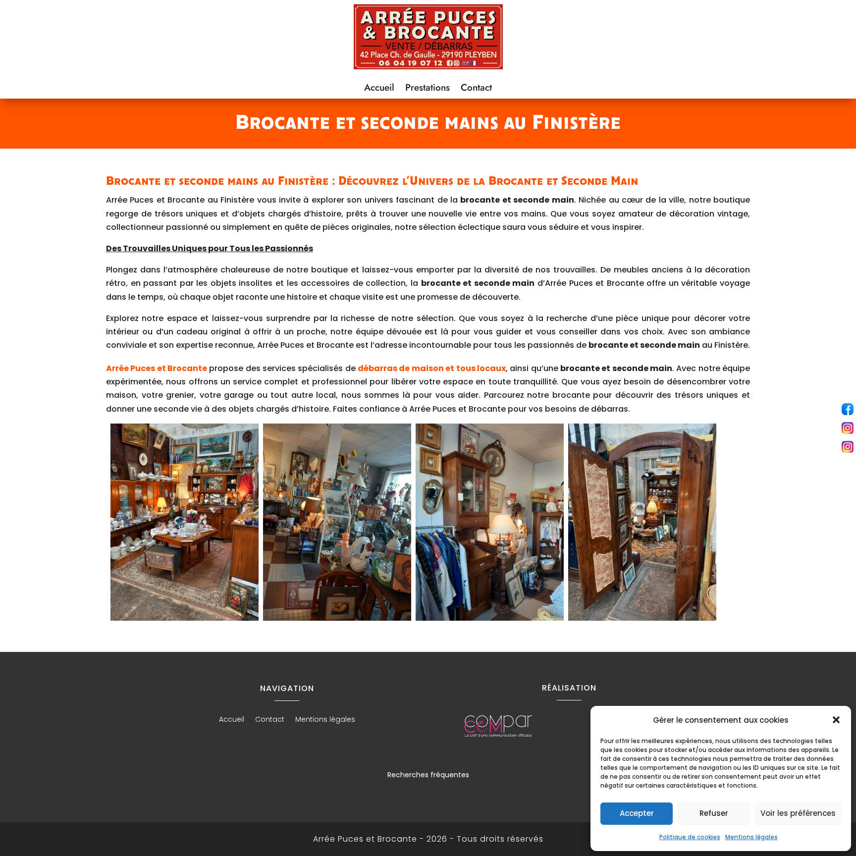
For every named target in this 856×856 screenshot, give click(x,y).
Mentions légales (751, 837)
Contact (476, 89)
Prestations (427, 89)
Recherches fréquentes (428, 775)
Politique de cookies (689, 837)
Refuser (713, 813)
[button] (836, 720)
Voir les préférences (798, 813)
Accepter (637, 813)
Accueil (379, 89)
